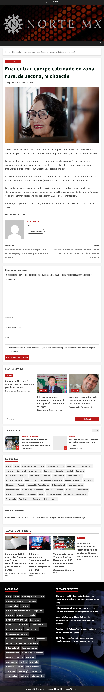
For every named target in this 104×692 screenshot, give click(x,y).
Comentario (11, 279)
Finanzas (10, 485)
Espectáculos (31, 480)
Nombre (9, 317)
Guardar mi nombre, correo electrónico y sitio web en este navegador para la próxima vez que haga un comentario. (51, 349)
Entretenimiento (14, 480)
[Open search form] (100, 43)
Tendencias (24, 499)
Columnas (71, 466)
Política (10, 494)
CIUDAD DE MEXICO (55, 466)
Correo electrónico (14, 327)
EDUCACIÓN (58, 475)
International (12, 489)
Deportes (24, 436)
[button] (5, 43)
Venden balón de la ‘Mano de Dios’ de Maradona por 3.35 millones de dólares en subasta (12, 443)
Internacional (34, 436)
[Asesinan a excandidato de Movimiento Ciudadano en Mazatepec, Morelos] (84, 384)
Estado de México (73, 480)
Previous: (26, 251)
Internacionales (75, 485)
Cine (42, 466)
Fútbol (21, 485)
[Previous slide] (94, 430)
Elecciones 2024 (74, 475)
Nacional (9, 62)
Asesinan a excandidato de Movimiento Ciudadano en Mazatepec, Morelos (83, 400)
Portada (17, 62)
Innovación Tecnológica (38, 485)
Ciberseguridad (29, 466)
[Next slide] (97, 430)
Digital (70, 471)
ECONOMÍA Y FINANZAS (16, 475)
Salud (41, 494)
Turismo (36, 499)
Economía (34, 475)
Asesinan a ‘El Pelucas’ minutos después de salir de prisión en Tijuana (19, 384)
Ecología (80, 471)
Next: (75, 251)
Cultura (9, 471)
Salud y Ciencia (54, 494)
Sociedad (68, 494)
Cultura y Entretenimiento (28, 471)
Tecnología (81, 494)
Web (7, 337)
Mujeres (49, 489)
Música (60, 489)
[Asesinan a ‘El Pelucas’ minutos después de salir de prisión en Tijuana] (20, 376)
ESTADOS (88, 480)
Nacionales (82, 489)
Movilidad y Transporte (32, 489)
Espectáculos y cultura (51, 480)
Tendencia (11, 499)
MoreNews (60, 689)
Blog (8, 466)
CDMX (16, 466)
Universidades (50, 499)
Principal (32, 494)
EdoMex (46, 475)
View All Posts (35, 231)
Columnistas (85, 466)
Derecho (59, 471)
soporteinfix (12, 83)
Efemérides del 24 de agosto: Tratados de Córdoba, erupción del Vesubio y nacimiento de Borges (77, 599)
